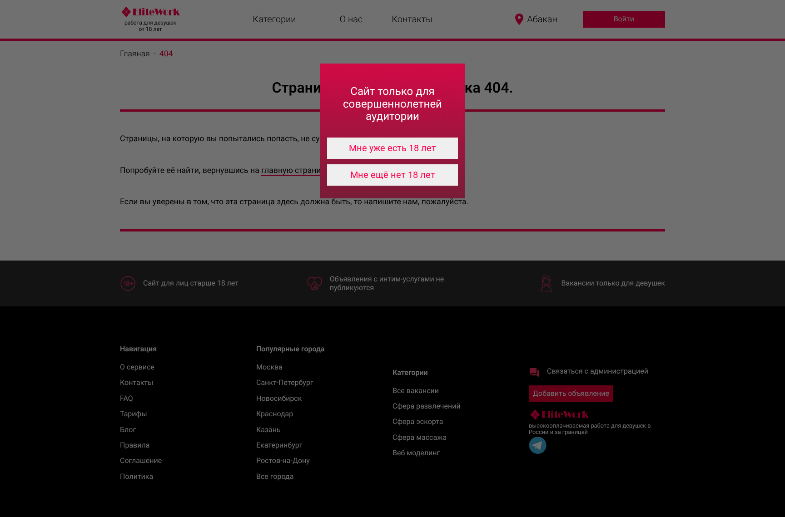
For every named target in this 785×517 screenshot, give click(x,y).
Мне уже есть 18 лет (392, 148)
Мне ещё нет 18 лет (392, 174)
